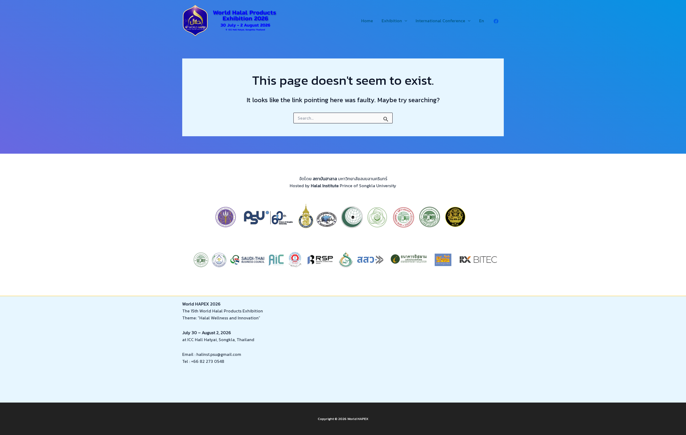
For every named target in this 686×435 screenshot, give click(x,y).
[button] (404, 20)
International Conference (440, 20)
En (481, 20)
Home (367, 20)
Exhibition (392, 20)
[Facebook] (496, 21)
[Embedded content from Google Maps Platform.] (427, 347)
